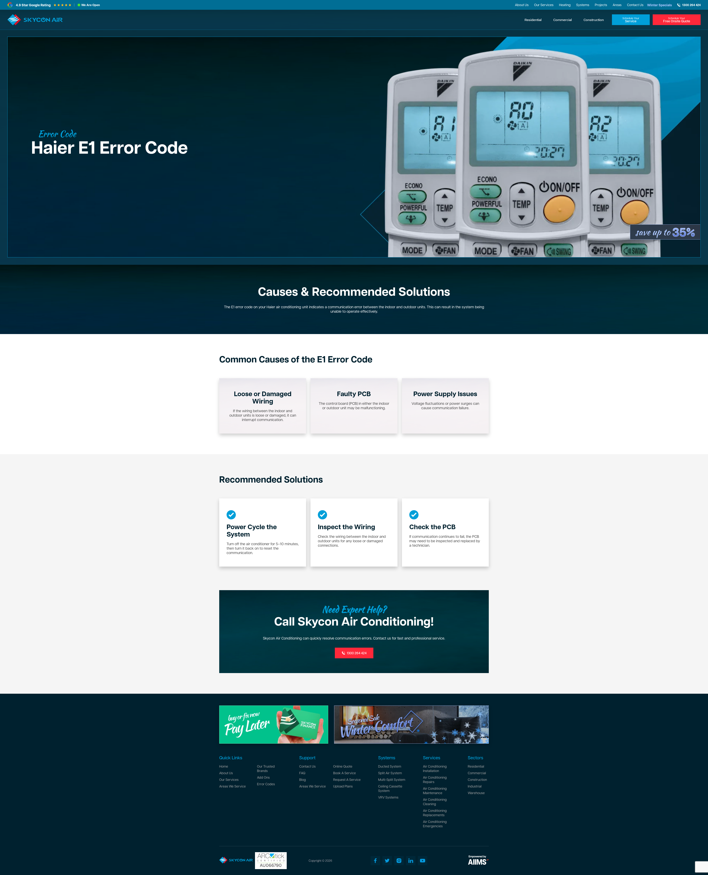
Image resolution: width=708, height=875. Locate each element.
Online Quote (342, 766)
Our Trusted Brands (266, 768)
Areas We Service (232, 786)
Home (223, 766)
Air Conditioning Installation (435, 768)
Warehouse (476, 793)
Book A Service (344, 773)
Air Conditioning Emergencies (435, 823)
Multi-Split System (391, 779)
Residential (533, 20)
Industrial (475, 786)
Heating (565, 5)
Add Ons (263, 777)
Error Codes (266, 784)
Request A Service (347, 779)
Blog (302, 779)
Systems (582, 5)
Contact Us (635, 5)
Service (630, 19)
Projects (601, 5)
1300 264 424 (691, 5)
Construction (594, 20)
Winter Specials (659, 5)
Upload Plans (343, 786)
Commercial (562, 20)
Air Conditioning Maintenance (435, 790)
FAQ (302, 773)
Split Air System (390, 773)
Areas (617, 5)
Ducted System (389, 766)
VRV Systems (388, 797)
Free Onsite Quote (676, 19)
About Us (522, 5)
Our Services (543, 5)
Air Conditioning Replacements (435, 812)
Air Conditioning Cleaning (435, 801)
